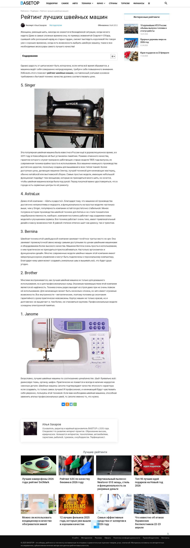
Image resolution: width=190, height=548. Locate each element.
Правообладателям (151, 538)
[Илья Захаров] (23, 25)
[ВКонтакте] (63, 404)
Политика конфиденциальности (126, 538)
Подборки (34, 11)
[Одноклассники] (67, 404)
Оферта (107, 538)
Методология (56, 25)
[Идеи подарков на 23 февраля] (131, 56)
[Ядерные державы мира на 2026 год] (131, 43)
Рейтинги (25, 11)
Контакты (165, 538)
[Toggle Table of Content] (111, 56)
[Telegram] (71, 404)
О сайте (75, 538)
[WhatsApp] (75, 404)
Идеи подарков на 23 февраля (154, 53)
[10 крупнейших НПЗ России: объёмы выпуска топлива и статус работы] (131, 29)
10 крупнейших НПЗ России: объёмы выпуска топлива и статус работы (153, 28)
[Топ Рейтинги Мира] (30, 3)
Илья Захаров (40, 25)
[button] (166, 3)
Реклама (98, 538)
